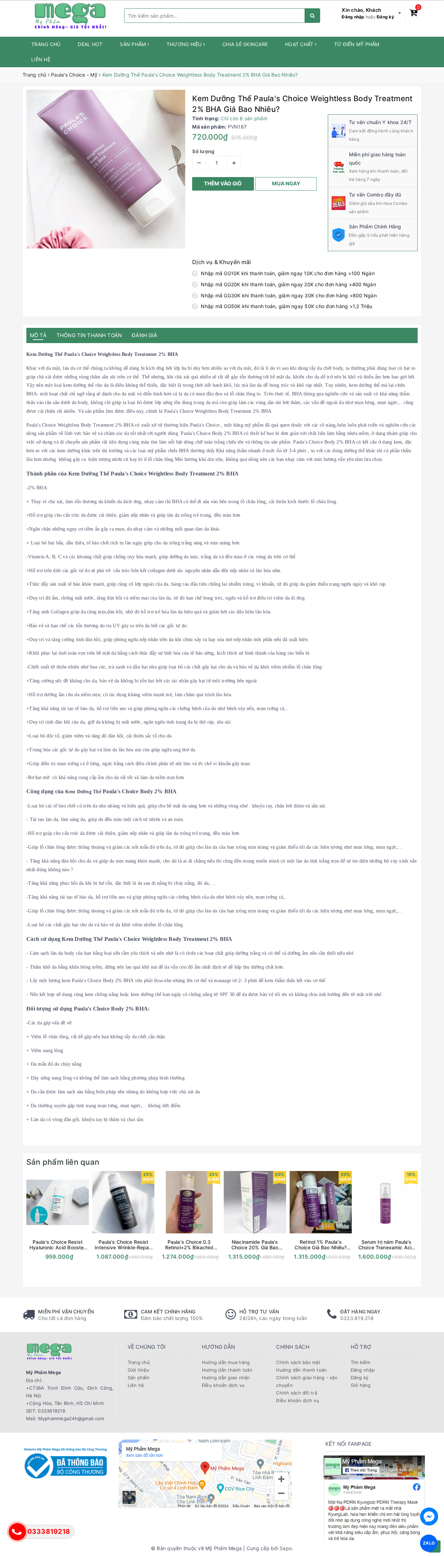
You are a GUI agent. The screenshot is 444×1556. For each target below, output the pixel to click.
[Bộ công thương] (65, 1462)
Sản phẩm (133, 44)
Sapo (286, 1548)
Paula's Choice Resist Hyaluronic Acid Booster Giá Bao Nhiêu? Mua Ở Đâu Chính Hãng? (57, 1244)
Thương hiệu (184, 44)
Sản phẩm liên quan (62, 1161)
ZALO (428, 1542)
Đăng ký (385, 16)
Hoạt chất (300, 44)
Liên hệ (40, 59)
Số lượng (203, 151)
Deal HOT (90, 44)
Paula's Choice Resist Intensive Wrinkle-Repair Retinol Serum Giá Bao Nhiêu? (123, 1244)
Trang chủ (45, 44)
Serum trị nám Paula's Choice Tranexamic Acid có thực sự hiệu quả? (386, 1244)
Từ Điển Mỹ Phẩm (356, 44)
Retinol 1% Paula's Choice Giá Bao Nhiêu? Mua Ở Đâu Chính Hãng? (320, 1244)
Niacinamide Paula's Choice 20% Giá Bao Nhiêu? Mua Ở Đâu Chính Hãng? (255, 1244)
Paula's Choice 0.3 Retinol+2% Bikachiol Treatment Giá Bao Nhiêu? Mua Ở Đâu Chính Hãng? (189, 1244)
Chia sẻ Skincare (245, 44)
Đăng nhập (353, 16)
